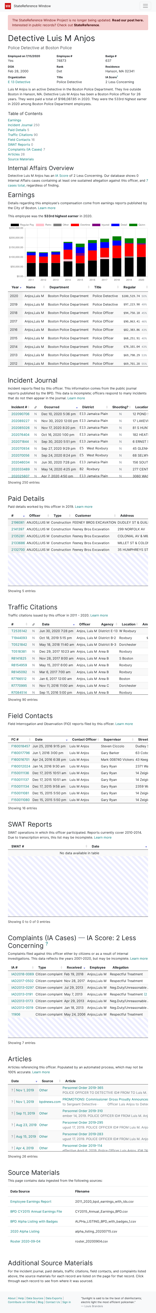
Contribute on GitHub (21, 1302)
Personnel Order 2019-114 (82, 1146)
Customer (83, 515)
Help (21, 1298)
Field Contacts (21, 140)
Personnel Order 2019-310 (83, 1111)
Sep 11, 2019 (25, 1113)
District (88, 407)
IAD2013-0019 (22, 1008)
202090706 (20, 414)
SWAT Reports (20, 144)
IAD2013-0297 (22, 987)
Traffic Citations (23, 135)
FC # (14, 739)
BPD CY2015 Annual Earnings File (36, 1211)
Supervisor (112, 739)
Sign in (66, 1302)
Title (97, 287)
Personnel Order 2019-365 (83, 1088)
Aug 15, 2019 (26, 1136)
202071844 (20, 441)
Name (31, 287)
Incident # (19, 407)
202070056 (20, 455)
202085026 (20, 428)
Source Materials (21, 159)
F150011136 (20, 773)
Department (59, 287)
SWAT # (17, 846)
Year (15, 287)
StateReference (86, 25)
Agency (107, 624)
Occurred (51, 407)
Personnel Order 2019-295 (83, 1122)
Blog (40, 1302)
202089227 (20, 421)
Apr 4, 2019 (25, 1148)
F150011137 (20, 780)
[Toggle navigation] (145, 6)
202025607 (20, 476)
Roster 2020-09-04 (25, 1241)
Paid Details (18, 130)
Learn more (46, 208)
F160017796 (20, 753)
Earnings (14, 120)
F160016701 (20, 759)
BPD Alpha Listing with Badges (34, 1221)
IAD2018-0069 (22, 974)
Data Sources (34, 1298)
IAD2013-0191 (22, 994)
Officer (34, 515)
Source (47, 1081)
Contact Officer (84, 739)
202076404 (20, 435)
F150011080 (20, 800)
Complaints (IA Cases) (26, 149)
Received (74, 967)
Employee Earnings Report (30, 1201)
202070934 (20, 448)
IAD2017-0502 (22, 981)
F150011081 (20, 793)
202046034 (20, 462)
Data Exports (54, 1298)
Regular (130, 287)
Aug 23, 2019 (26, 1125)
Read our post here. (128, 20)
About (12, 1298)
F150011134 (20, 786)
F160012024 (20, 766)
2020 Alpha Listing (24, 1231)
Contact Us (53, 1302)
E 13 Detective (19, 82)
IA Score (61, 176)
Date (46, 624)
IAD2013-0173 (22, 1001)
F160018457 (20, 746)
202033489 (20, 469)
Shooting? (120, 407)
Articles (16, 154)
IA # (14, 967)
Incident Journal (24, 125)
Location (128, 624)
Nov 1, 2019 (25, 1090)
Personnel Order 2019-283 (83, 1134)
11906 (15, 1014)
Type (58, 515)
